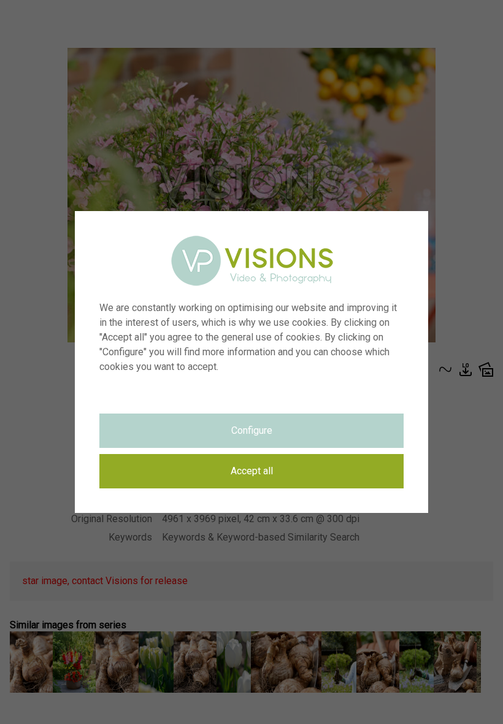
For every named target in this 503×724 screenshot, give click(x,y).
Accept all (252, 471)
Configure (251, 430)
